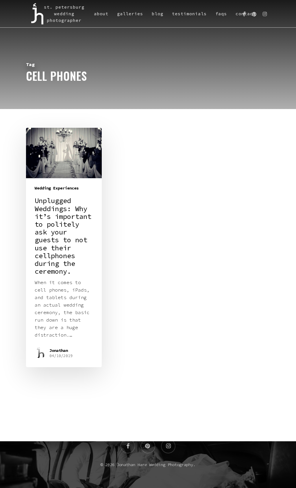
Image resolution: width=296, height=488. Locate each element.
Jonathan (58, 350)
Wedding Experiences (57, 188)
